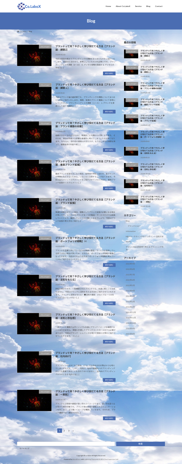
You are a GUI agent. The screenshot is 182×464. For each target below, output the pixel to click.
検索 (140, 444)
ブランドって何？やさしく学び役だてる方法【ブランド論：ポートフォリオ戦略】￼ (152, 134)
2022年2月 (130, 301)
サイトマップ (24, 449)
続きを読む (109, 73)
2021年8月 (130, 334)
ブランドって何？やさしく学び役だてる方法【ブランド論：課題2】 (152, 53)
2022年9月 (130, 264)
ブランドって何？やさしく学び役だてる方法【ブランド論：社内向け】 (152, 183)
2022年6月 (130, 280)
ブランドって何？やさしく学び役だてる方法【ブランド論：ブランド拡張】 (152, 118)
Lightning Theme (90, 459)
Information (131, 231)
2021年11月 (131, 318)
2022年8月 (130, 269)
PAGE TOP (175, 447)
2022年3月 (130, 296)
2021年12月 (131, 312)
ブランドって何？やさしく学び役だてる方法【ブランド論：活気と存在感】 (152, 166)
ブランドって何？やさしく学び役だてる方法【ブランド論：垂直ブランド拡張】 (152, 102)
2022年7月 (130, 274)
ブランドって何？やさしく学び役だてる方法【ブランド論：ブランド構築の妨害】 (152, 85)
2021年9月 (130, 328)
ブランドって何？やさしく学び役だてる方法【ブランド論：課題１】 (152, 69)
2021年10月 (131, 323)
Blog (128, 221)
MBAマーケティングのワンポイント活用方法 (144, 236)
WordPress (76, 459)
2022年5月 (130, 285)
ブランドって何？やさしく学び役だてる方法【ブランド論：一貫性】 (152, 199)
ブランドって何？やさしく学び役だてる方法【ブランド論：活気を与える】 (152, 150)
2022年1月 (130, 307)
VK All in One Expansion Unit (108, 459)
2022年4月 (130, 291)
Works (128, 241)
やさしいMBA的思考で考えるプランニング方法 (144, 248)
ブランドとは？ (134, 226)
